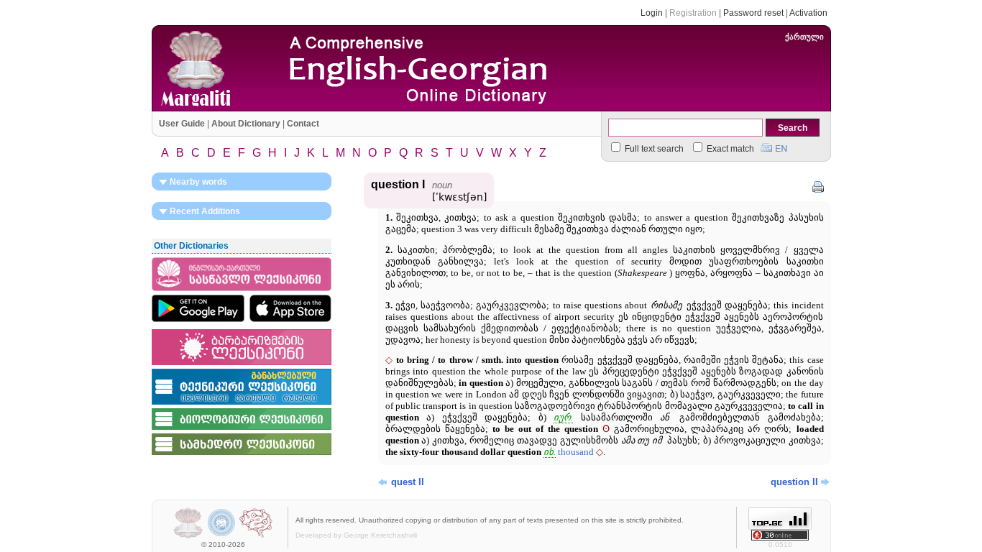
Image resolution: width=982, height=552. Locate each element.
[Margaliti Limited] (188, 536)
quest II (407, 482)
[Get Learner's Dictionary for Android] (198, 308)
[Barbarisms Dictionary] (241, 366)
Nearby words (197, 182)
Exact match (729, 149)
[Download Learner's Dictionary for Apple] (290, 308)
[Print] (818, 187)
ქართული (804, 36)
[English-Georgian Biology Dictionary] (241, 431)
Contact (303, 124)
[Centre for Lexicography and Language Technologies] (256, 536)
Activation (808, 13)
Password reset (753, 13)
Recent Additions (204, 211)
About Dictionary (245, 124)
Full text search (653, 149)
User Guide (182, 124)
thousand (576, 452)
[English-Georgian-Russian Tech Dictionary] (241, 405)
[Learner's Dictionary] (241, 292)
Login (652, 13)
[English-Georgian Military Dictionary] (241, 456)
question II (794, 482)
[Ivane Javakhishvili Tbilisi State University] (222, 536)
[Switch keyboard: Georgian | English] (774, 146)
